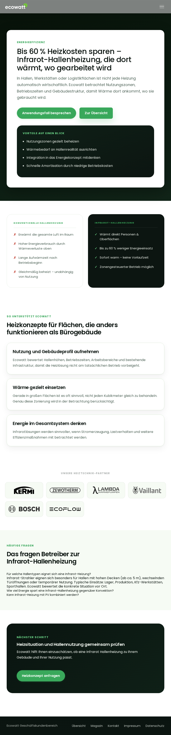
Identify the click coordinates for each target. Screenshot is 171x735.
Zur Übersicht (96, 113)
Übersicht (79, 726)
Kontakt (113, 726)
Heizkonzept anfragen (41, 675)
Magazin (97, 726)
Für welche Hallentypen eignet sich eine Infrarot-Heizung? (49, 574)
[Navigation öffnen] (162, 6)
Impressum (132, 726)
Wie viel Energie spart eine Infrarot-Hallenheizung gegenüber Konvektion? (60, 591)
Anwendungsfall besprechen (46, 113)
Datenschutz (155, 726)
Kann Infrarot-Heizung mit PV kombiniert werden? (43, 595)
